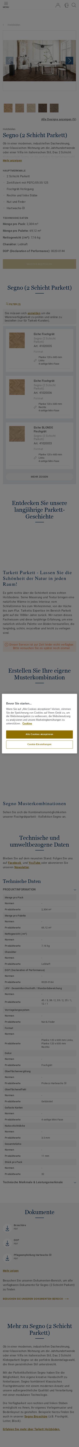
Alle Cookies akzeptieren (39, 734)
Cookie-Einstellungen (39, 744)
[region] (39, 723)
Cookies (27, 723)
